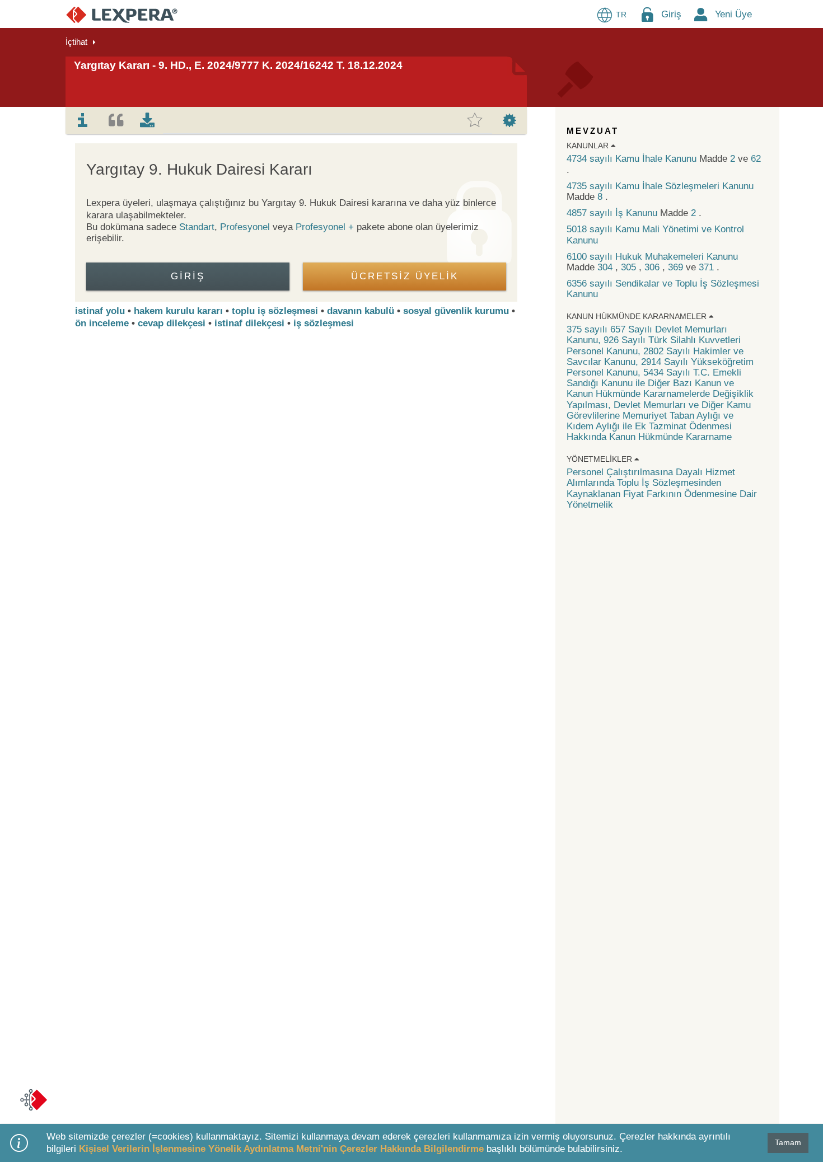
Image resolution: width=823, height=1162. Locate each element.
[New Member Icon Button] (701, 14)
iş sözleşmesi (323, 323)
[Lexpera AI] (33, 1100)
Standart (196, 227)
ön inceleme (102, 323)
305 (630, 267)
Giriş (671, 14)
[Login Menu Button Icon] (647, 14)
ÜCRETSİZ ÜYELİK (405, 276)
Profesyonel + (326, 227)
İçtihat (76, 41)
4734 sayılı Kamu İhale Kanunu (633, 158)
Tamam (788, 1142)
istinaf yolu (100, 311)
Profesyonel (245, 227)
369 (677, 267)
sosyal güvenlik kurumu (456, 311)
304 (606, 267)
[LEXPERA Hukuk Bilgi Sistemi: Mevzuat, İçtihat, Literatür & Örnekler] (122, 14)
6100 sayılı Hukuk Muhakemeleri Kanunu (652, 256)
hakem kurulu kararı (178, 311)
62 (756, 158)
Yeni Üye (733, 14)
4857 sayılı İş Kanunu (613, 213)
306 (653, 267)
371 (708, 267)
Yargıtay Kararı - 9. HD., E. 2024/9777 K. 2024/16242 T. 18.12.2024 (238, 65)
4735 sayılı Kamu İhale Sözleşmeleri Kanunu (660, 186)
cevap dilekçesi (171, 323)
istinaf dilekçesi (249, 323)
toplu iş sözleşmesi (275, 311)
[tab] (83, 120)
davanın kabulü (360, 311)
